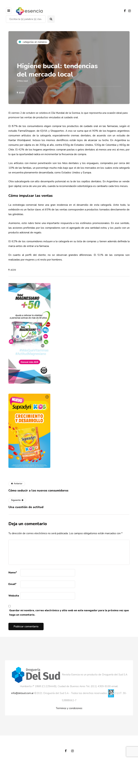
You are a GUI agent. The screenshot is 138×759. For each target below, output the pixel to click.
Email (12, 584)
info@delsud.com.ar (22, 693)
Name (12, 572)
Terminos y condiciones (69, 708)
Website (13, 595)
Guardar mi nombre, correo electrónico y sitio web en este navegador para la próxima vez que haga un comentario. (69, 612)
